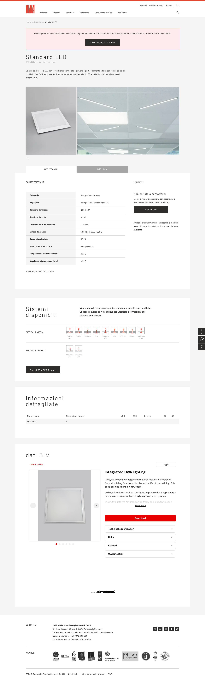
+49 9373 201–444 (82, 639)
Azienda (43, 12)
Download (143, 6)
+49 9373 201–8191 (84, 632)
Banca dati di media (156, 6)
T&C (110, 674)
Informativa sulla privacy (93, 674)
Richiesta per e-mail (43, 370)
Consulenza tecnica (103, 12)
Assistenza (122, 12)
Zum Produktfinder (102, 42)
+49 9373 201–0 (63, 632)
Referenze (84, 12)
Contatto (151, 209)
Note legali (72, 674)
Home (28, 22)
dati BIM (102, 169)
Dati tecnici (51, 169)
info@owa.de (107, 632)
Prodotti (56, 12)
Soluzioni (70, 12)
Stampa (169, 6)
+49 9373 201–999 (79, 636)
